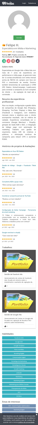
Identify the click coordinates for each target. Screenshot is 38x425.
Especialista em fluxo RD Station (13, 151)
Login (24, 3)
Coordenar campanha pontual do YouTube (16, 196)
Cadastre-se (32, 3)
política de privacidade (26, 422)
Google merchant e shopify (11, 232)
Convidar (19, 38)
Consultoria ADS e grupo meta (12, 182)
